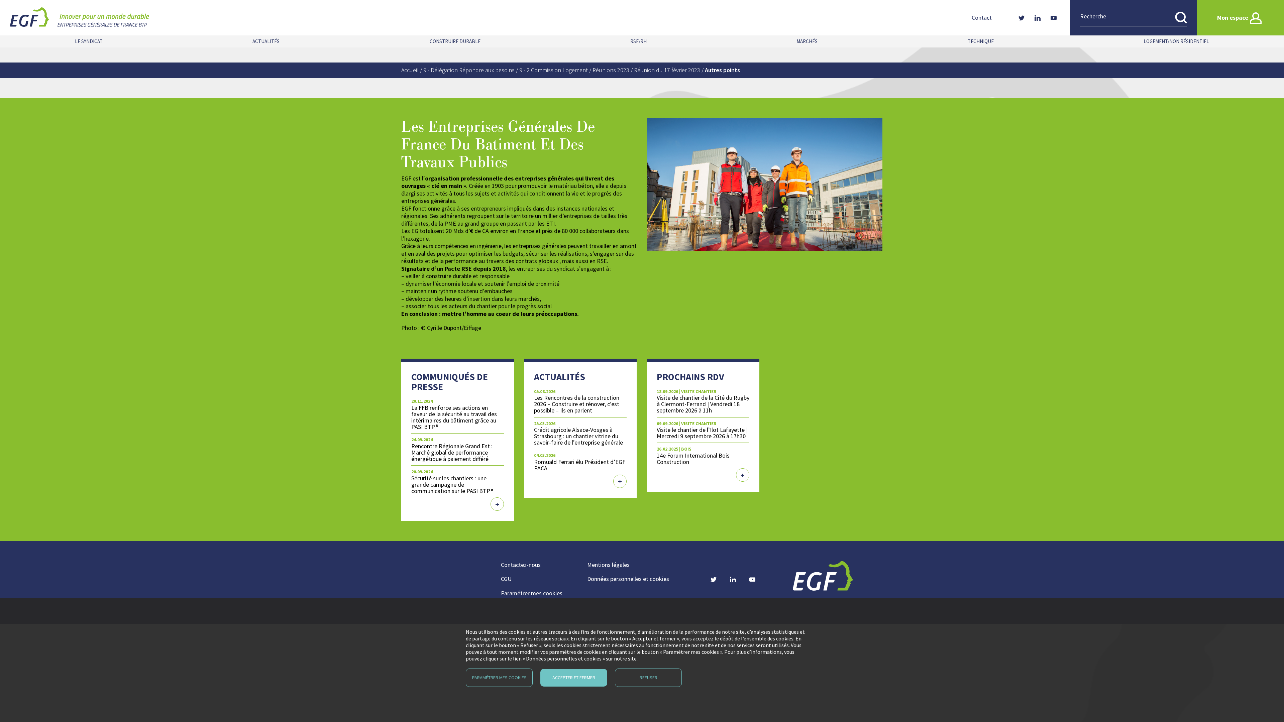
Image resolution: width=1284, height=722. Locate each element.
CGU (506, 579)
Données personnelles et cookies (628, 579)
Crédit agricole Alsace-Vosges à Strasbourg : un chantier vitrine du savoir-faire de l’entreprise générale (578, 436)
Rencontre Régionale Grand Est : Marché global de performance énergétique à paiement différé (452, 452)
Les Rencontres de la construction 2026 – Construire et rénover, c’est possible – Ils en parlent (576, 404)
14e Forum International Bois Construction (693, 459)
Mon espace (1232, 17)
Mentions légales (608, 565)
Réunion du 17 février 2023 (667, 70)
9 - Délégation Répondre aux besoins (469, 70)
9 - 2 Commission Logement (553, 70)
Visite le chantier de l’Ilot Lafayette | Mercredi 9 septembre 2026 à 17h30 (702, 433)
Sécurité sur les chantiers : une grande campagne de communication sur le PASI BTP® (452, 484)
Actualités (266, 41)
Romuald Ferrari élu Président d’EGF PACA (579, 465)
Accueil (410, 70)
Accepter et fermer (573, 678)
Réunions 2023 (611, 70)
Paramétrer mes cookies (531, 593)
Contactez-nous (521, 565)
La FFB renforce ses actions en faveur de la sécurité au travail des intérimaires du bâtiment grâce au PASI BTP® (454, 417)
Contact (982, 17)
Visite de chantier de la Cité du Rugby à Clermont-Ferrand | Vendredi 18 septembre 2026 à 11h (703, 404)
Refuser (648, 678)
